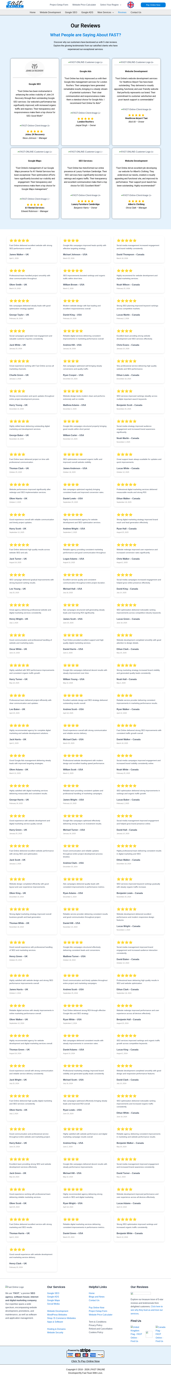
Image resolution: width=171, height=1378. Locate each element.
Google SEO (71, 12)
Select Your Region (109, 5)
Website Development (50, 12)
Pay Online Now (96, 1307)
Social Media (53, 1304)
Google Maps (53, 1300)
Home (33, 12)
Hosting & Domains (56, 1329)
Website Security (55, 1332)
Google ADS (87, 12)
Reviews (122, 12)
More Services (104, 12)
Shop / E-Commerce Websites (61, 1318)
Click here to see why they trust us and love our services (147, 1310)
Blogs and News (96, 1297)
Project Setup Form (59, 5)
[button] (120, 5)
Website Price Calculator (84, 5)
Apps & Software (55, 1322)
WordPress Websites (57, 1315)
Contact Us (136, 12)
